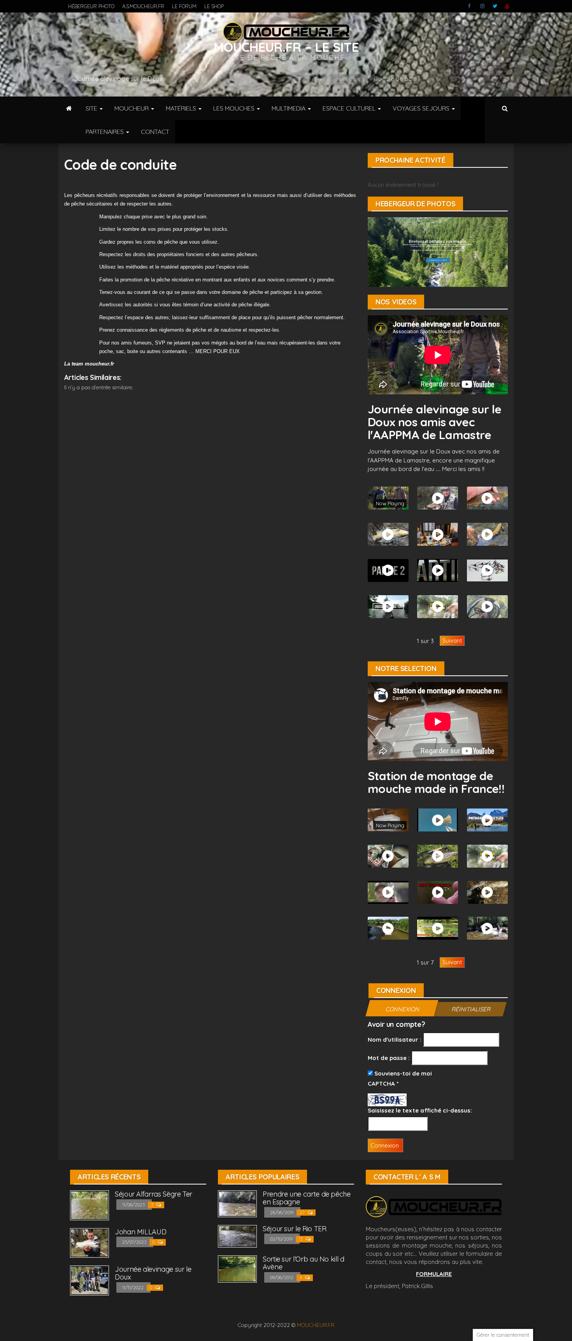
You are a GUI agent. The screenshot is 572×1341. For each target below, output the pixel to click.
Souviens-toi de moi (402, 1073)
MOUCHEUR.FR (315, 1325)
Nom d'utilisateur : (394, 1039)
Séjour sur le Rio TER (294, 1228)
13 (301, 1239)
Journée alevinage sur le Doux (153, 1273)
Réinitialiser (470, 1009)
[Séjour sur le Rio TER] (237, 1235)
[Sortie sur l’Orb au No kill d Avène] (237, 1268)
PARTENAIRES (105, 131)
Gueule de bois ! (132, 79)
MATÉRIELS (182, 108)
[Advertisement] (210, 414)
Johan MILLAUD (140, 1231)
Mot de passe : (389, 1058)
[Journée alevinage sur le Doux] (89, 1279)
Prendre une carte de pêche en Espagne (307, 1198)
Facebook (470, 6)
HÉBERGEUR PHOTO (91, 6)
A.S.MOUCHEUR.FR (143, 6)
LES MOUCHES (234, 108)
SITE (92, 108)
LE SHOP (214, 6)
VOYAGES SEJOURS (422, 108)
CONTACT (155, 131)
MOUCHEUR (132, 108)
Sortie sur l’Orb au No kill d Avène (303, 1263)
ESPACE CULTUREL (350, 108)
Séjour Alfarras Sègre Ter (153, 1194)
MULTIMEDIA (289, 108)
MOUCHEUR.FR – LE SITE (286, 47)
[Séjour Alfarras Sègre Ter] (89, 1204)
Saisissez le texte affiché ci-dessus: (420, 1110)
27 (303, 1212)
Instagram (482, 6)
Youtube (507, 6)
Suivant (452, 640)
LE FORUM (184, 6)
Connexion (402, 1009)
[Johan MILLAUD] (89, 1242)
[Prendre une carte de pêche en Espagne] (237, 1203)
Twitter (495, 6)
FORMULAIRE (434, 1274)
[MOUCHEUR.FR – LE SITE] (69, 108)
